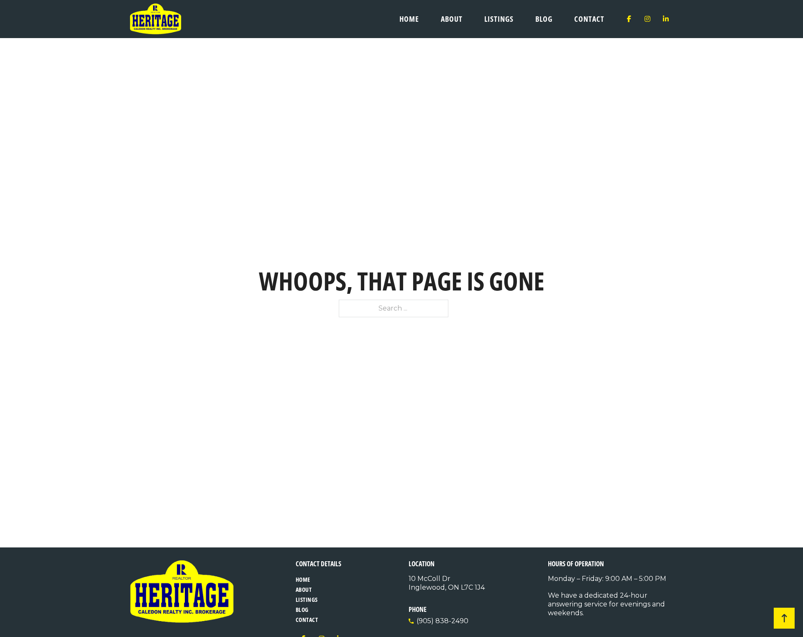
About (452, 18)
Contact (589, 18)
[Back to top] (784, 618)
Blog (543, 18)
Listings (499, 18)
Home (409, 18)
